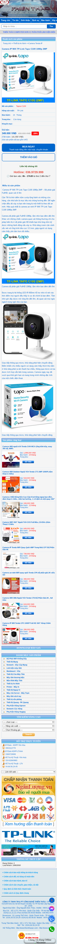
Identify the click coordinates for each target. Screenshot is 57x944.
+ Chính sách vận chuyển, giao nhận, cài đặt (20, 885)
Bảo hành (45, 20)
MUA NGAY (28, 148)
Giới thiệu (25, 20)
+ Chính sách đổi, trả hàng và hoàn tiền (18, 877)
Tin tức (15, 20)
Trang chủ (5, 20)
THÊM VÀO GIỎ (28, 157)
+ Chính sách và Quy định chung (15, 893)
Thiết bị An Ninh (19, 43)
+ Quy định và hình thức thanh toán (16, 889)
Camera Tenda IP (35, 43)
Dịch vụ (35, 20)
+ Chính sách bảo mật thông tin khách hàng (20, 873)
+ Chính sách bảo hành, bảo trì (14, 881)
